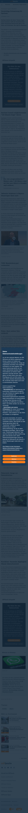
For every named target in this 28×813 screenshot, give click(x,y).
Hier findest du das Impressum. (11, 446)
